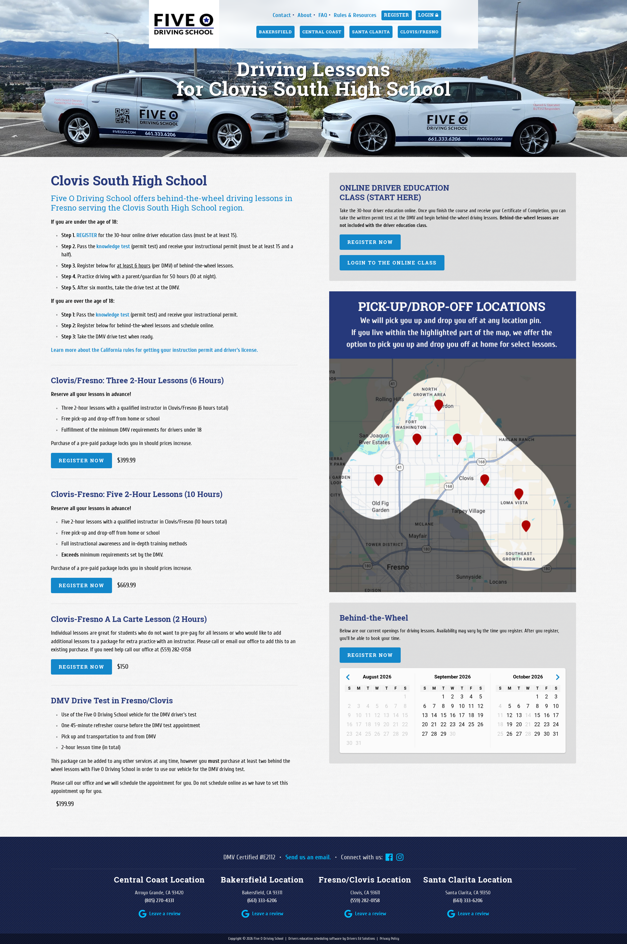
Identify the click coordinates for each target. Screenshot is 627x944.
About (304, 15)
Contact (282, 15)
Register (396, 15)
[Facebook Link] (389, 857)
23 (453, 724)
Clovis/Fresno (419, 32)
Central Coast (322, 32)
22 (443, 724)
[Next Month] (557, 677)
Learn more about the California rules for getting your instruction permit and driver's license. (154, 350)
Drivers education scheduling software (315, 938)
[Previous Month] (347, 677)
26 (480, 724)
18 (471, 715)
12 (480, 706)
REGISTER (86, 235)
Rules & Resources (355, 15)
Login (426, 15)
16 (453, 715)
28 (434, 734)
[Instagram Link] (400, 857)
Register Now (81, 460)
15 (443, 715)
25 (471, 724)
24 (462, 724)
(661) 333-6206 (262, 900)
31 (556, 734)
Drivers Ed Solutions (361, 938)
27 (425, 734)
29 (443, 734)
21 (434, 724)
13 (425, 715)
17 (462, 715)
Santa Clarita (371, 32)
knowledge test (113, 246)
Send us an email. (308, 857)
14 (434, 715)
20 (425, 724)
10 (462, 706)
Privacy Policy (389, 938)
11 (471, 706)
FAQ (322, 15)
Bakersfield (275, 32)
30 (547, 734)
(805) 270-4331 (159, 900)
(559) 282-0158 (365, 900)
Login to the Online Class (392, 262)
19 (480, 715)
